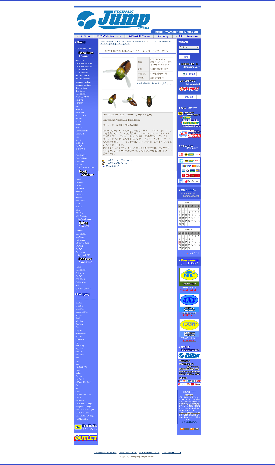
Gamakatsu (80, 188)
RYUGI (79, 191)
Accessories (80, 252)
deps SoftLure (81, 91)
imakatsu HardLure (83, 76)
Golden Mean (81, 282)
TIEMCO (79, 121)
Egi (77, 385)
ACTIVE (79, 213)
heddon (78, 140)
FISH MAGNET (82, 97)
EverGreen (80, 237)
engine (78, 152)
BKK (78, 210)
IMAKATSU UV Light (85, 410)
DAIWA (79, 146)
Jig (77, 342)
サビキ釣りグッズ (83, 288)
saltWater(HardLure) (83, 382)
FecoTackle (80, 355)
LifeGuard (80, 379)
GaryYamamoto (82, 131)
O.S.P (78, 204)
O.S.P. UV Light (82, 413)
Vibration (79, 321)
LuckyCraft (80, 134)
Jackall (78, 179)
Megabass (79, 109)
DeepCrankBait (81, 312)
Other (78, 391)
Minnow (79, 315)
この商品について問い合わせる (119, 160)
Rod (77, 358)
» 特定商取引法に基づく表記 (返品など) (154, 83)
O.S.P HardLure (82, 70)
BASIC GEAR (81, 216)
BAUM (79, 118)
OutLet (78, 397)
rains (77, 137)
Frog (77, 327)
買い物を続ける (112, 166)
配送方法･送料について (149, 452)
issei (77, 106)
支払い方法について (128, 452)
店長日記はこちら (189, 422)
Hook (78, 370)
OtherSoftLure (81, 158)
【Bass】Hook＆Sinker (85, 167)
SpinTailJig (80, 346)
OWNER (79, 195)
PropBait (79, 330)
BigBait (78, 303)
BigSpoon (79, 349)
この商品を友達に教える (116, 163)
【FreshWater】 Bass (84, 49)
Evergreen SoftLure (83, 85)
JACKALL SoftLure (84, 67)
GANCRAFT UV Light (85, 416)
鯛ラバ (78, 388)
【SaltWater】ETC (83, 255)
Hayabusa (79, 182)
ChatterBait (80, 339)
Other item (80, 161)
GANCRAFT (81, 94)
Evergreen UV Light (83, 407)
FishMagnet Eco (82, 419)
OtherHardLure (81, 155)
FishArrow (80, 112)
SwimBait (79, 306)
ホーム (103, 41)
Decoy (78, 185)
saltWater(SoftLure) (83, 394)
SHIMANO (80, 149)
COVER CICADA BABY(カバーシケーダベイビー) (126, 41)
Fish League (80, 240)
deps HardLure (81, 88)
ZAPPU (79, 128)
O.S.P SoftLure (82, 73)
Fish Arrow (80, 201)
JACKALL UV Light (84, 404)
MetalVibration (81, 333)
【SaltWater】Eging (83, 219)
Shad (78, 318)
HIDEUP (79, 103)
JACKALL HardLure (84, 63)
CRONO (79, 231)
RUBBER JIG (81, 367)
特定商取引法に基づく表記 (105, 452)
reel (77, 361)
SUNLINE (80, 143)
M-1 (77, 285)
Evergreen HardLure (83, 82)
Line (77, 364)
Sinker (78, 373)
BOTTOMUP (81, 115)
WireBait (79, 336)
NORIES (79, 100)
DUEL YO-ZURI (82, 243)
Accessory (80, 400)
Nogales (79, 198)
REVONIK (80, 60)
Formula (79, 164)
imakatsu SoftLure (83, 79)
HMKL (78, 124)
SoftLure (79, 352)
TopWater (79, 324)
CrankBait (79, 309)
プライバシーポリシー (171, 452)
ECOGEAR (80, 279)
